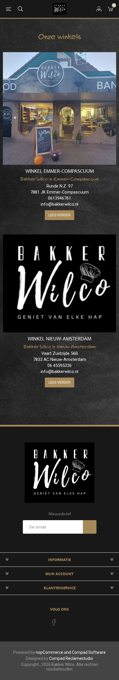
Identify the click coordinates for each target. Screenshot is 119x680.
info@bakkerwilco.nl (59, 204)
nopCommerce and (54, 652)
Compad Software (89, 652)
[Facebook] (54, 622)
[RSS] (65, 620)
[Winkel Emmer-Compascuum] (59, 108)
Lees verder (59, 215)
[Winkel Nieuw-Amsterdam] (59, 283)
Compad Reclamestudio (71, 658)
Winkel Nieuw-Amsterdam (59, 338)
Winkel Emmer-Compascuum (59, 171)
